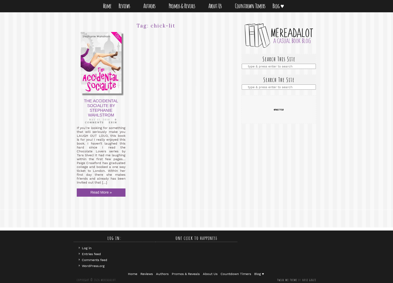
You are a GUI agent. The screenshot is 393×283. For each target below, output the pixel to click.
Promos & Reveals (183, 6)
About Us (215, 6)
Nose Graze (309, 280)
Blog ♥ (279, 6)
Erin (113, 122)
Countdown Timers (250, 6)
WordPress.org (93, 266)
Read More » (101, 192)
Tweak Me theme (287, 280)
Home (107, 6)
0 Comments (101, 121)
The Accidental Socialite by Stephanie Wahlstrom (101, 108)
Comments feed (94, 260)
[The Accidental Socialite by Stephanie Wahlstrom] (101, 63)
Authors (150, 6)
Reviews (125, 6)
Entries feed (91, 254)
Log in (86, 248)
